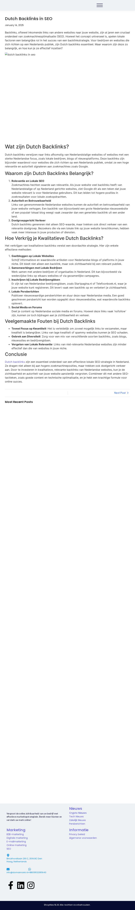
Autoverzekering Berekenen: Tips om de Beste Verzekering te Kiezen (21, 637)
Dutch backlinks (15, 361)
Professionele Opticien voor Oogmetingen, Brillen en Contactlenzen (21, 659)
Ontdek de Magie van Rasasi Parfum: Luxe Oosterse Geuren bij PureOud (18, 791)
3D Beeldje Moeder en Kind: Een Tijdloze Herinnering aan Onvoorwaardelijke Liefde (21, 578)
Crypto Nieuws (78, 813)
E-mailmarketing (16, 841)
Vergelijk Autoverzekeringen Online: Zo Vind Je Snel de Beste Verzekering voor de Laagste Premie (21, 611)
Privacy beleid (77, 834)
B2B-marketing (15, 834)
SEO (9, 848)
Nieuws (75, 808)
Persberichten (77, 823)
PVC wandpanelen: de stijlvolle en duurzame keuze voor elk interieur (19, 681)
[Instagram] (31, 885)
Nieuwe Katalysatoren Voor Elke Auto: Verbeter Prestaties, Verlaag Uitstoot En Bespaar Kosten (21, 762)
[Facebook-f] (11, 885)
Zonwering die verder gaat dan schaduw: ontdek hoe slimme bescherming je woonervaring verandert (21, 514)
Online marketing (17, 845)
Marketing (16, 829)
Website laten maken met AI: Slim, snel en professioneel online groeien (20, 708)
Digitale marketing (17, 838)
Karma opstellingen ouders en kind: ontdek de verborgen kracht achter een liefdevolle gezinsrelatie (21, 547)
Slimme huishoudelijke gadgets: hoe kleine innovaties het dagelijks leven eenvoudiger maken (20, 485)
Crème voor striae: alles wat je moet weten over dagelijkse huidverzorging (20, 459)
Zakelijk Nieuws (77, 820)
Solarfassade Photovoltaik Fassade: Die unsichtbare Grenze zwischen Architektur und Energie (21, 436)
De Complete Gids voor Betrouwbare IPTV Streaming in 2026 (19, 731)
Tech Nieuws (76, 816)
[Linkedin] (21, 885)
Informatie (78, 829)
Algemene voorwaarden (83, 838)
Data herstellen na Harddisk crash (16, 475)
